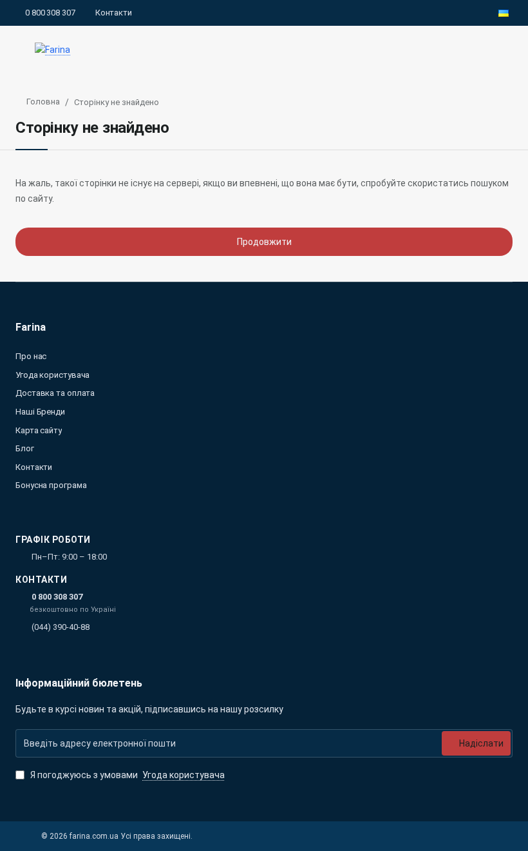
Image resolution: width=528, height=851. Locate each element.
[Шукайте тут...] (475, 50)
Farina (30, 327)
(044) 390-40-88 (61, 627)
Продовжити (264, 242)
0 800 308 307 (57, 597)
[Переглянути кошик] (503, 50)
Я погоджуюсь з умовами (126, 775)
